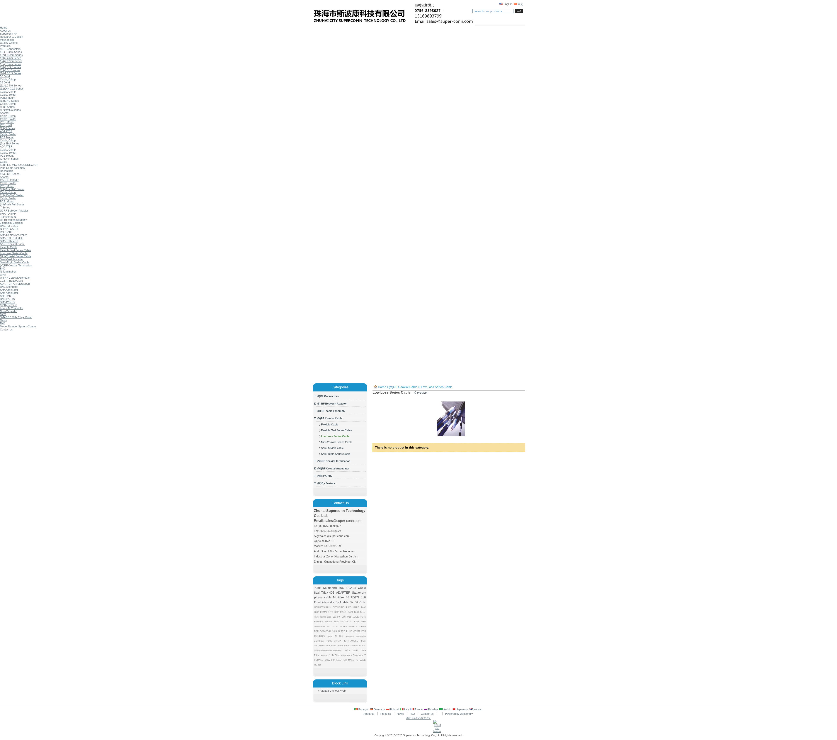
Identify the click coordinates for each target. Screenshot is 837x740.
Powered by (452, 713)
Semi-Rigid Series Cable (14, 262)
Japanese (462, 709)
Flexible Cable (8, 247)
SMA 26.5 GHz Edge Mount (16, 317)
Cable (3, 161)
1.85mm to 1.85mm (11, 222)
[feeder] (437, 731)
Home (382, 387)
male (330, 636)
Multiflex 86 (341, 597)
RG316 (318, 665)
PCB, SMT (6, 125)
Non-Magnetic (8, 311)
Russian (433, 709)
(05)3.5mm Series (10, 64)
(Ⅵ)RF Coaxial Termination (16, 265)
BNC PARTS (7, 299)
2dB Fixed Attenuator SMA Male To (343, 645)
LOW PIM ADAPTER (336, 660)
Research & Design (11, 36)
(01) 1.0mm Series (11, 52)
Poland (394, 709)
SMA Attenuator (9, 289)
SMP (318, 587)
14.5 (334, 631)
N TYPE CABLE (9, 228)
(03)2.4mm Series (10, 58)
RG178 (355, 597)
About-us (369, 713)
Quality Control (9, 42)
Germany (379, 709)
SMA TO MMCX (9, 241)
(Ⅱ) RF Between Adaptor (14, 210)
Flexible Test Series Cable (15, 250)
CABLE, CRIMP (9, 180)
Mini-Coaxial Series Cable (15, 256)
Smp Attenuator (9, 293)
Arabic (447, 709)
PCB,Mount (7, 137)
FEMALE (318, 660)
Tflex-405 (327, 592)
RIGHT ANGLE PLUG (354, 641)
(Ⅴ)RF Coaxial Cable (12, 244)
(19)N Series (7, 128)
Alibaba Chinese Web (333, 690)
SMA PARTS (7, 302)
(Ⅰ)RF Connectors (10, 49)
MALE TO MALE (357, 660)
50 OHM (5, 76)
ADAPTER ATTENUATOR (15, 283)
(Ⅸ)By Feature (8, 305)
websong (465, 713)
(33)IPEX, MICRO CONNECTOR (19, 164)
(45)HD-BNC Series (12, 195)
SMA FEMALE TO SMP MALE (330, 612)
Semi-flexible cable (11, 259)
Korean (478, 709)
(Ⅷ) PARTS (7, 296)
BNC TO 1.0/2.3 (9, 225)
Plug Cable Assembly (12, 167)
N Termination (8, 271)
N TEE (339, 636)
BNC (3, 268)
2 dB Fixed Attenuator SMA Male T (347, 655)
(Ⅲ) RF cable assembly (13, 219)
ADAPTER (6, 131)
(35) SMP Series (9, 174)
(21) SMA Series (9, 143)
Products (385, 713)
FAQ (412, 713)
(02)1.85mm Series (11, 55)
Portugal (363, 709)
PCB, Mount (7, 122)
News (400, 713)
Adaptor (4, 113)
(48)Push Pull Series (12, 204)
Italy (407, 709)
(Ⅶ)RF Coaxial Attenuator (15, 277)
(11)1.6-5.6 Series (10, 85)
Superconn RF (8, 33)
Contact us (427, 713)
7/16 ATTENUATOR (11, 280)
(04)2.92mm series (11, 61)
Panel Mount (7, 97)
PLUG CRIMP (334, 641)
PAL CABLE (7, 232)
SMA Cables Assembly (13, 235)
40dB (355, 650)
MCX (3, 314)
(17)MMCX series (10, 110)
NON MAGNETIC (343, 621)
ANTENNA (319, 645)
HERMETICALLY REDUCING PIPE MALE (336, 607)
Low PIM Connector (11, 308)
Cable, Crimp (8, 79)
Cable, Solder (8, 94)
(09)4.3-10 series (10, 70)
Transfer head (8, 216)
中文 (520, 4)
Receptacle (7, 171)
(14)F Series (7, 106)
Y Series (5, 207)
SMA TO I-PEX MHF (11, 238)
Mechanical (7, 39)
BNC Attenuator (9, 286)
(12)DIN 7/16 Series (12, 88)
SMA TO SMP (8, 213)
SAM (350, 612)
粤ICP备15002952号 (418, 718)
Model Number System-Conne (18, 326)
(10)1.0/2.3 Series (10, 73)
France (418, 709)
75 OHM (5, 82)
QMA (3, 274)
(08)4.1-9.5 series (10, 67)
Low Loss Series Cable (13, 253)
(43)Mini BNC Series (12, 189)
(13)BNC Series (9, 100)
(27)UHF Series (9, 158)
